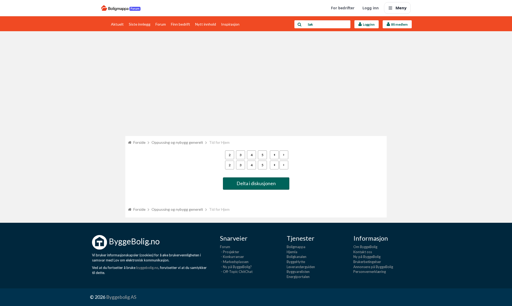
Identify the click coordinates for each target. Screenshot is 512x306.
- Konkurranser (232, 257)
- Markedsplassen (234, 262)
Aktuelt (117, 24)
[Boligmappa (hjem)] (121, 8)
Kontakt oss (362, 252)
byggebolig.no (147, 267)
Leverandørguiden (301, 267)
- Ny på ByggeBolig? (236, 267)
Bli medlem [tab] (399, 24)
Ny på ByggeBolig (367, 257)
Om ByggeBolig (365, 247)
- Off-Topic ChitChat (236, 271)
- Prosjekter (229, 252)
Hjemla (292, 252)
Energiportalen (298, 277)
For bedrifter (342, 7)
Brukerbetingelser (367, 262)
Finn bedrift (180, 24)
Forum (160, 24)
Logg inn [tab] (368, 24)
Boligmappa (296, 247)
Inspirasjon (230, 24)
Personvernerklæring (369, 271)
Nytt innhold (205, 24)
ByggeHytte (296, 262)
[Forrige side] (274, 155)
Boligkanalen (296, 257)
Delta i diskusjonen (256, 183)
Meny (401, 7)
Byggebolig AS (121, 297)
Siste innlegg (139, 24)
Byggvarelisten (298, 271)
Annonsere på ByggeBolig (373, 267)
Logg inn (370, 7)
